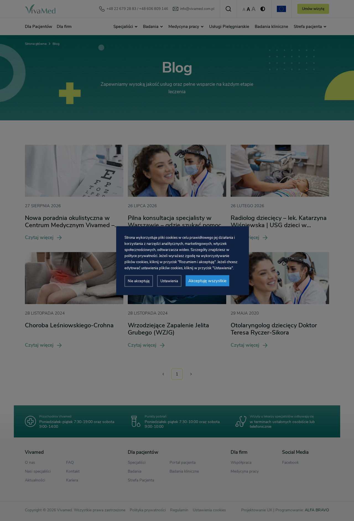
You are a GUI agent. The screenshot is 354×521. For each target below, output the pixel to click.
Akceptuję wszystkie (207, 280)
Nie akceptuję (139, 280)
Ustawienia (169, 280)
